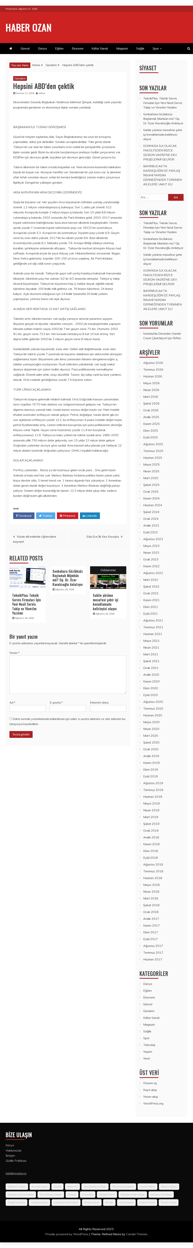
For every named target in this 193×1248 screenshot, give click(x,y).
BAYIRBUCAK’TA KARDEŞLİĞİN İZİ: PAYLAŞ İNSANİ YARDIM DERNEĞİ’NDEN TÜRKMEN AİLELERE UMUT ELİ (162, 175)
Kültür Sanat (100, 48)
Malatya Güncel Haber (21, 1194)
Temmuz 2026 (153, 369)
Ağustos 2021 (153, 620)
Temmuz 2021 (153, 627)
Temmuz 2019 (153, 790)
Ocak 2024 (151, 519)
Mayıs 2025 (151, 464)
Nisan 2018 (151, 891)
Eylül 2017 (150, 939)
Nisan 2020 (151, 729)
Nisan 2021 (151, 647)
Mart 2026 (150, 396)
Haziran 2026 (152, 376)
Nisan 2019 (151, 810)
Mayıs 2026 (151, 383)
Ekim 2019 (150, 769)
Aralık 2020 (151, 674)
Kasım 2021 (151, 600)
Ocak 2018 (151, 912)
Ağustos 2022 (153, 573)
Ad (12, 702)
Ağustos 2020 (153, 702)
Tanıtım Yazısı (168, 1202)
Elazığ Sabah (91, 1202)
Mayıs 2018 (151, 885)
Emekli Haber (147, 1186)
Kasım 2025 (151, 424)
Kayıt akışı (150, 1090)
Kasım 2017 (151, 925)
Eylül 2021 (150, 613)
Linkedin (91, 516)
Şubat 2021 (151, 661)
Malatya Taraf (107, 1194)
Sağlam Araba (39, 1202)
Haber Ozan (29, 27)
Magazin (122, 48)
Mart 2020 (150, 735)
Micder (109, 1202)
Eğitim (59, 48)
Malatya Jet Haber (161, 1194)
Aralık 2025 (151, 417)
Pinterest (68, 516)
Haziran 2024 (152, 505)
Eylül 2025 (150, 437)
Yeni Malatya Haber (95, 1186)
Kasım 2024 (151, 498)
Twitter (47, 516)
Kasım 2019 (151, 763)
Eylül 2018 (150, 857)
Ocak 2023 (151, 559)
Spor (156, 48)
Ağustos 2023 (153, 539)
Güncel (25, 48)
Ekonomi (77, 48)
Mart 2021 (150, 654)
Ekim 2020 (150, 688)
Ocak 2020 (151, 749)
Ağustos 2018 (153, 864)
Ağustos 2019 (153, 783)
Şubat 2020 (151, 742)
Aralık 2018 (151, 837)
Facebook (25, 516)
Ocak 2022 (151, 593)
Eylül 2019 (150, 776)
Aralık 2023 (151, 525)
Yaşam (147, 1051)
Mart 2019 (150, 817)
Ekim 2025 (150, 430)
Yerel (146, 1058)
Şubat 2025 (151, 485)
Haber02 (72, 1186)
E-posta (56, 702)
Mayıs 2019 (151, 803)
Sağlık (140, 48)
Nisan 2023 (151, 552)
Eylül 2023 (150, 532)
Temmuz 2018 (153, 871)
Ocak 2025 (151, 491)
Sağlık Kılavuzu (16, 1202)
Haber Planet (147, 1202)
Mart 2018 (150, 898)
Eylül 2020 (150, 695)
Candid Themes (136, 1234)
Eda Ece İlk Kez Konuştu (103, 536)
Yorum (14, 653)
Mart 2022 (150, 580)
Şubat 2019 (151, 824)
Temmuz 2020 (153, 708)
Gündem (20, 78)
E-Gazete (87, 1194)
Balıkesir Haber (17, 1186)
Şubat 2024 (151, 512)
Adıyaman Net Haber (66, 1202)
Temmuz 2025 (153, 451)
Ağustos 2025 (153, 444)
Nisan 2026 (151, 390)
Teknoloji (149, 1045)
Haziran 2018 (152, 878)
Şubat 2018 (151, 905)
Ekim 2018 (150, 851)
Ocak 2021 (151, 668)
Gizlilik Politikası (16, 1161)
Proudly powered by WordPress (67, 1234)
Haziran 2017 (152, 959)
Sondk (57, 1186)
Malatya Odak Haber (133, 1194)
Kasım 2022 (151, 566)
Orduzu (72, 1194)
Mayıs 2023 (151, 546)
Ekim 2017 (150, 932)
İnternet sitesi (99, 702)
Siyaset (148, 68)
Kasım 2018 (151, 844)
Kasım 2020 (151, 681)
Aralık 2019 (151, 756)
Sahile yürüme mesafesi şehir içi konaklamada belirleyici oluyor (105, 602)
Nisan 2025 (151, 471)
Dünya (42, 48)
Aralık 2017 (151, 919)
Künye (10, 1145)
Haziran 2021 (152, 634)
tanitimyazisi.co (16, 1173)
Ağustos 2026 (153, 363)
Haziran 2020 (152, 715)
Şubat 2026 (151, 403)
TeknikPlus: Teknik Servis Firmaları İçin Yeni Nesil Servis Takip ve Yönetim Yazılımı (26, 604)
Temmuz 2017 (153, 952)
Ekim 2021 (150, 607)
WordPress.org (153, 1103)
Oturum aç (150, 1083)
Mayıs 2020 (151, 722)
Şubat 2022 (151, 586)
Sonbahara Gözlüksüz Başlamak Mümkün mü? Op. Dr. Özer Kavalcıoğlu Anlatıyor (68, 578)
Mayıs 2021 (151, 641)
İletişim (10, 1155)
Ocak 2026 (151, 410)
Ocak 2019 (151, 830)
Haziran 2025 (152, 458)
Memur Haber (169, 1186)
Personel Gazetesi (123, 1186)
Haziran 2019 (152, 796)
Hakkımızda (13, 1150)
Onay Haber (126, 1202)
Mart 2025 (150, 478)
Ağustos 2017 (153, 946)
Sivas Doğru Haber (51, 1194)
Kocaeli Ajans (40, 1186)
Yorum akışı (150, 1096)
